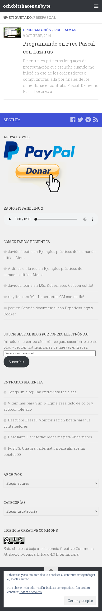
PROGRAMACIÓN (37, 30)
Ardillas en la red (22, 268)
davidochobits (20, 251)
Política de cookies (30, 592)
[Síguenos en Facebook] (73, 119)
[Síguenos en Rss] (95, 119)
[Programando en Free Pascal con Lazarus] (12, 32)
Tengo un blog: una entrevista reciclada (42, 391)
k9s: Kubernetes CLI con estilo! (66, 285)
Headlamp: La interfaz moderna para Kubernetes (50, 437)
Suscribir (16, 361)
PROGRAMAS (65, 30)
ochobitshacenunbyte (27, 6)
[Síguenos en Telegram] (88, 119)
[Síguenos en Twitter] (80, 119)
